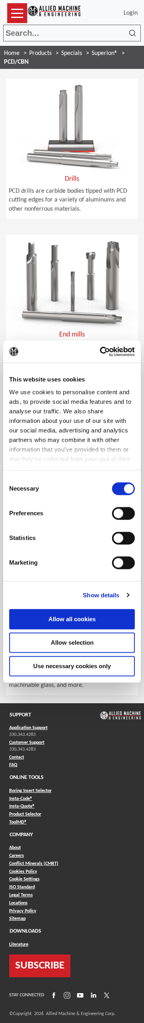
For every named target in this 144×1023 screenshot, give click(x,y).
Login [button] (132, 13)
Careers (16, 855)
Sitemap (17, 918)
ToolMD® (18, 822)
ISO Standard (22, 887)
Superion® (105, 53)
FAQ (13, 765)
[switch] (123, 513)
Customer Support (26, 742)
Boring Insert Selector (30, 790)
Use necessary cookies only (72, 666)
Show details (101, 595)
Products (40, 53)
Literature (18, 944)
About (15, 847)
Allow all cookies (72, 619)
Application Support (28, 728)
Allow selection (72, 642)
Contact (16, 757)
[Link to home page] (54, 13)
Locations (18, 903)
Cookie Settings (24, 879)
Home (12, 53)
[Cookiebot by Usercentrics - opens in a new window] (101, 351)
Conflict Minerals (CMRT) (33, 863)
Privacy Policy (22, 911)
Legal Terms (21, 895)
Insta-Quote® (22, 806)
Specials (71, 53)
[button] (17, 13)
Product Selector (25, 814)
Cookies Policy (23, 871)
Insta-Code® (20, 798)
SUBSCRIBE (39, 965)
